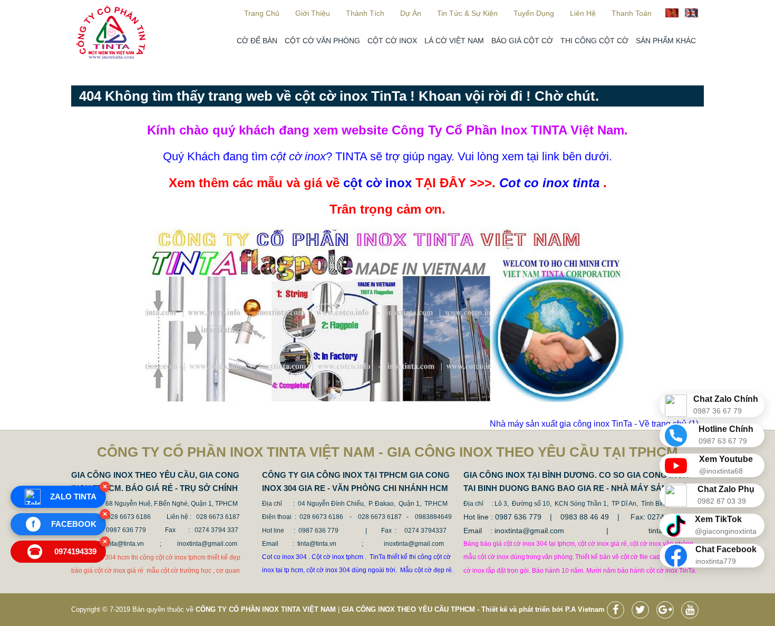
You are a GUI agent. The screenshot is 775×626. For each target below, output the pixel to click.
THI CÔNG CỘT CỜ (594, 40)
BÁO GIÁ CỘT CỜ (522, 40)
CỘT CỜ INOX (392, 40)
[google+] (667, 611)
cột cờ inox (377, 183)
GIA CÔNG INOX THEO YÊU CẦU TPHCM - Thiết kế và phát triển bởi (452, 609)
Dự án (410, 13)
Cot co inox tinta (549, 183)
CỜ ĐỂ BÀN (257, 40)
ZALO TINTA (73, 496)
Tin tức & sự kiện (467, 13)
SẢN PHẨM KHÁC (666, 40)
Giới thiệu (312, 13)
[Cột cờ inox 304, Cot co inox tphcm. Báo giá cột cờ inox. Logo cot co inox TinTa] (111, 56)
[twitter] (643, 611)
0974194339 (63, 551)
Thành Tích (365, 13)
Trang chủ (261, 13)
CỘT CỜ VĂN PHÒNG (322, 40)
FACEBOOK (64, 524)
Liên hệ (583, 13)
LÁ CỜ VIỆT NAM (454, 40)
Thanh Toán (632, 13)
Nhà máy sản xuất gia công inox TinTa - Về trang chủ (594, 423)
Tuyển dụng (534, 13)
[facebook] (618, 611)
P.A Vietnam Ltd (591, 609)
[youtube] (692, 611)
